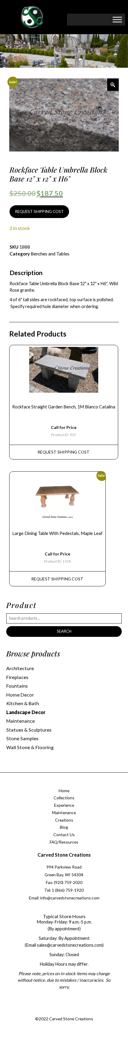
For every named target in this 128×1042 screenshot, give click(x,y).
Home (64, 790)
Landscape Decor (26, 712)
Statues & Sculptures (28, 729)
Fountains (17, 686)
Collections (64, 797)
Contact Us (64, 834)
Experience (64, 805)
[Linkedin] (81, 1012)
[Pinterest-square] (69, 1012)
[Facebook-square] (45, 1012)
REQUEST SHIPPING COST (39, 211)
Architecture (20, 668)
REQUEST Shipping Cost (64, 451)
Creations (64, 819)
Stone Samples (22, 738)
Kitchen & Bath (22, 703)
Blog (64, 827)
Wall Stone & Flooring (30, 747)
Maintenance (20, 721)
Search (64, 631)
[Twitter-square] (57, 1012)
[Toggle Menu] (117, 19)
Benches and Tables (50, 253)
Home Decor (20, 694)
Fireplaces (17, 677)
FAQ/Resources (64, 841)
